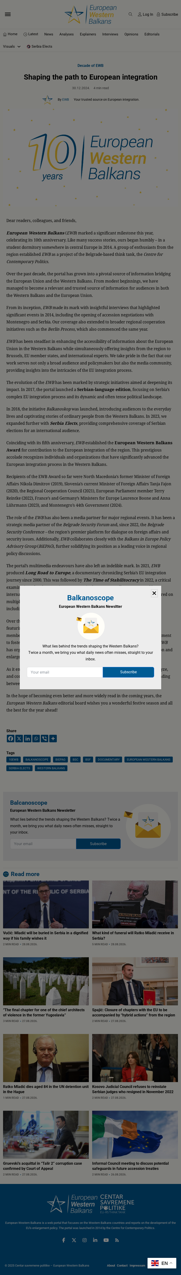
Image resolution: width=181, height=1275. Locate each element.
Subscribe (128, 672)
